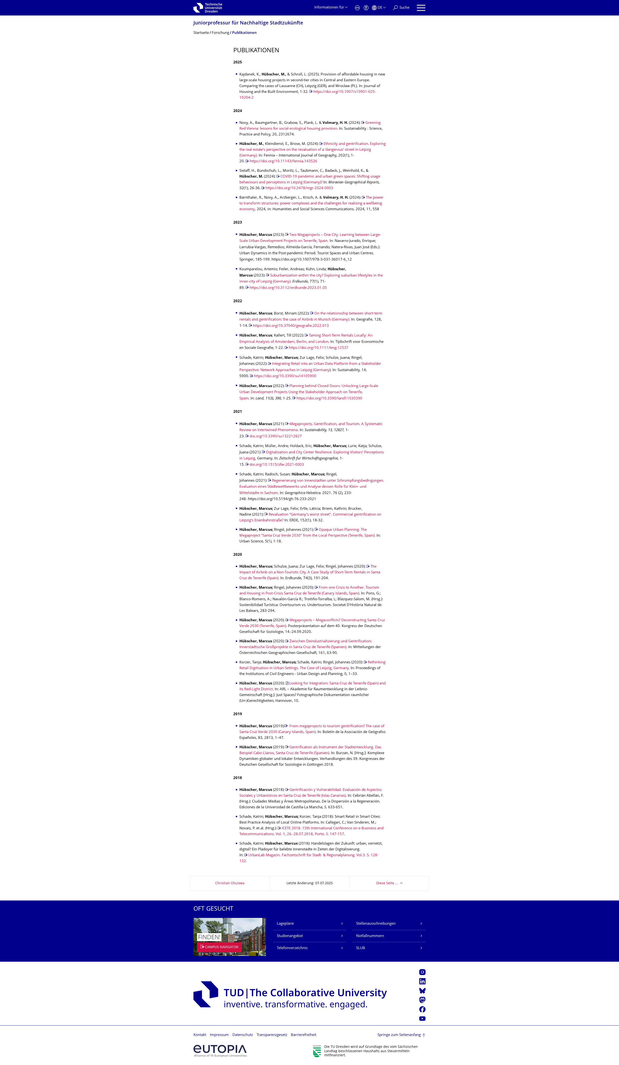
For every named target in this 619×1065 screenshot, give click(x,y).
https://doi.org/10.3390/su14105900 (285, 376)
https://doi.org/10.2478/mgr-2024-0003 (299, 188)
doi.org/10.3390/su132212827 (276, 436)
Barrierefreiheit (303, 1035)
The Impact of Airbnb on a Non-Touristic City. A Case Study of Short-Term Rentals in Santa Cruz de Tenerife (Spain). (309, 572)
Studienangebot (290, 936)
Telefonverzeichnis (292, 948)
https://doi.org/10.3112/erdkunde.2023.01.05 (288, 288)
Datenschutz (242, 1035)
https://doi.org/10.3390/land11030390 (329, 398)
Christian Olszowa (229, 883)
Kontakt (199, 1035)
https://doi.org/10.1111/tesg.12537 (318, 348)
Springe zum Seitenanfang (399, 1035)
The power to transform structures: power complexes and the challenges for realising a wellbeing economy (311, 203)
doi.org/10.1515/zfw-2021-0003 (277, 465)
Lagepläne (285, 924)
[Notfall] (357, 8)
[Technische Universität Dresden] (207, 7)
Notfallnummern (370, 936)
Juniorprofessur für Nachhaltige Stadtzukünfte (248, 23)
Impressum (219, 1035)
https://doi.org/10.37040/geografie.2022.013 (291, 326)
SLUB (360, 948)
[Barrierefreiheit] (366, 8)
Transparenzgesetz (272, 1035)
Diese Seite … (387, 883)
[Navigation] (421, 8)
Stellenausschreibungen (376, 924)
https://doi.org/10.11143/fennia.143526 (283, 161)
